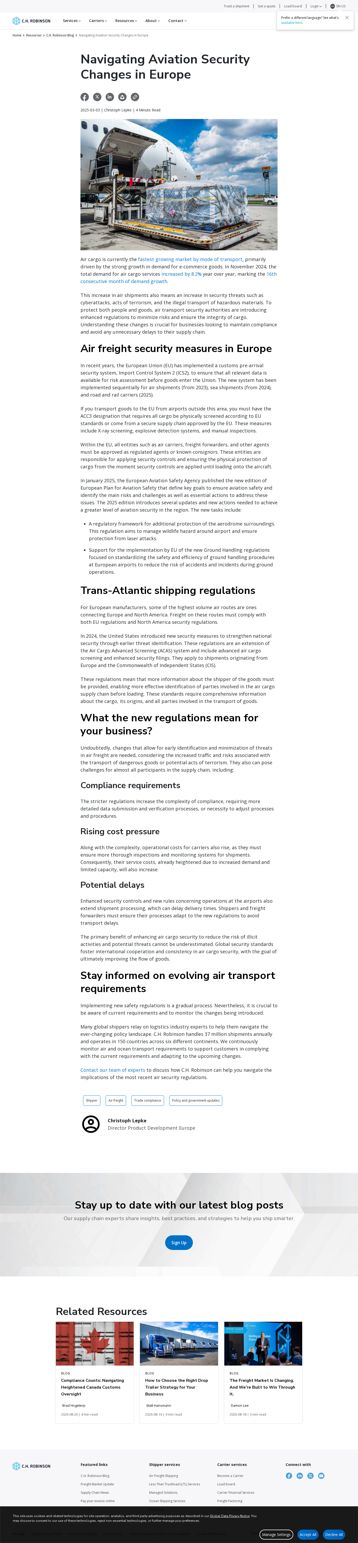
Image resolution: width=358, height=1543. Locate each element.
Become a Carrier (230, 1476)
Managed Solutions (163, 1492)
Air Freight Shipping (163, 1476)
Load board (293, 6)
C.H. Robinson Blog (60, 35)
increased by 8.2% (181, 274)
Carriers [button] (97, 20)
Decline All (334, 1534)
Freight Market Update (97, 1484)
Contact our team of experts (112, 1070)
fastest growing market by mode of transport (190, 259)
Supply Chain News (95, 1492)
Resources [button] (125, 20)
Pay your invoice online (98, 1501)
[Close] (347, 17)
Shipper (91, 1100)
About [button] (151, 20)
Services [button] (71, 20)
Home (17, 35)
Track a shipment (236, 6)
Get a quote (266, 6)
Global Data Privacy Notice (229, 1516)
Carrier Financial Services (235, 1492)
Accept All (308, 1534)
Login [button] (315, 6)
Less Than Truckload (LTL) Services (174, 1484)
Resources (34, 35)
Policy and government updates (195, 1100)
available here (291, 22)
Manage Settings (276, 1534)
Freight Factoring (229, 1501)
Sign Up (179, 1243)
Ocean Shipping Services (167, 1501)
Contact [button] (176, 20)
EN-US (341, 6)
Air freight (116, 1100)
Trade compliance (147, 1100)
